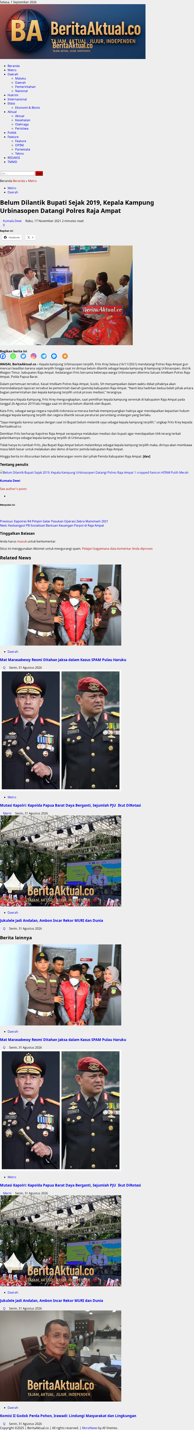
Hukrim (13, 95)
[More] (67, 356)
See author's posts (13, 489)
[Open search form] (1, 169)
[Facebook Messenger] (56, 356)
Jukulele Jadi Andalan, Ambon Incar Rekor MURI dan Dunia (51, 920)
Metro (12, 70)
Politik (12, 133)
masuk (22, 541)
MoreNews (89, 1428)
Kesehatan (22, 120)
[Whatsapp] (15, 356)
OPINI (19, 145)
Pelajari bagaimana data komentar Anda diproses (117, 548)
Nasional (21, 91)
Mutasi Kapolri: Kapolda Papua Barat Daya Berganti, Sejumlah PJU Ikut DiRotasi (70, 805)
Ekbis (11, 103)
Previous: (54, 521)
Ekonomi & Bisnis (27, 108)
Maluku (20, 78)
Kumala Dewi (12, 221)
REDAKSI (14, 158)
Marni (7, 813)
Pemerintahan (25, 87)
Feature (13, 137)
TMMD (12, 162)
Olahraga (22, 124)
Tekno (19, 153)
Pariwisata (22, 149)
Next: (52, 525)
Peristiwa (21, 128)
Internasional (17, 99)
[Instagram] (36, 356)
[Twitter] (25, 356)
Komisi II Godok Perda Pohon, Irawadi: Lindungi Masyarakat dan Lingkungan (68, 1415)
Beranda (14, 66)
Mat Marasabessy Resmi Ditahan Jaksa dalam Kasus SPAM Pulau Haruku (63, 659)
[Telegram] (46, 356)
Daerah (13, 74)
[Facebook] (5, 356)
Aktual (12, 112)
